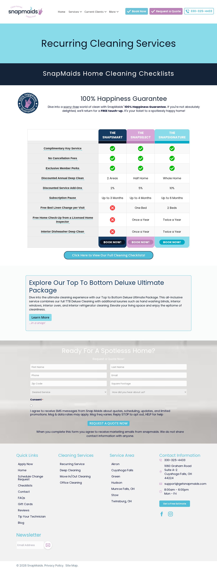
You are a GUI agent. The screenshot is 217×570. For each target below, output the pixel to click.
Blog (21, 523)
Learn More (40, 317)
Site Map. (71, 565)
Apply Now (25, 464)
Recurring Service (72, 464)
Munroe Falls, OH (123, 489)
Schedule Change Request (30, 477)
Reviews (23, 510)
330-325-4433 (174, 460)
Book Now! (112, 242)
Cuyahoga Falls (122, 470)
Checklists (25, 485)
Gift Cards (25, 504)
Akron (115, 464)
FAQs (21, 498)
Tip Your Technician (32, 516)
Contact (24, 492)
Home (61, 12)
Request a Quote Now (108, 423)
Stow (115, 495)
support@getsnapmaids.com (185, 484)
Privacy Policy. (54, 565)
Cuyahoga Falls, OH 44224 (178, 472)
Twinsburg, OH (121, 501)
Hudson (116, 483)
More (112, 12)
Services (74, 12)
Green (115, 476)
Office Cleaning (71, 483)
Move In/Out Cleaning (75, 476)
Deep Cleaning (70, 470)
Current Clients (94, 12)
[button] (81, 12)
